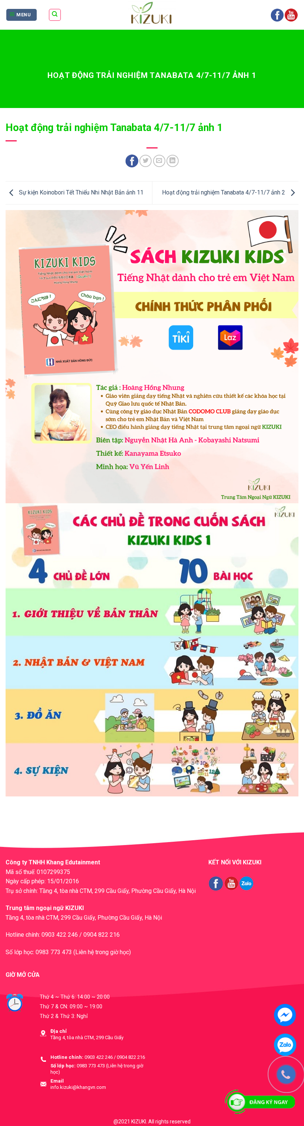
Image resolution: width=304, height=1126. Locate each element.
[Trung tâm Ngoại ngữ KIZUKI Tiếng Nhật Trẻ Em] (152, 15)
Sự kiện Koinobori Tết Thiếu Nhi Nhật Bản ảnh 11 (80, 192)
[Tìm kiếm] (55, 15)
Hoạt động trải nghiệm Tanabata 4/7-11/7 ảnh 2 (224, 192)
